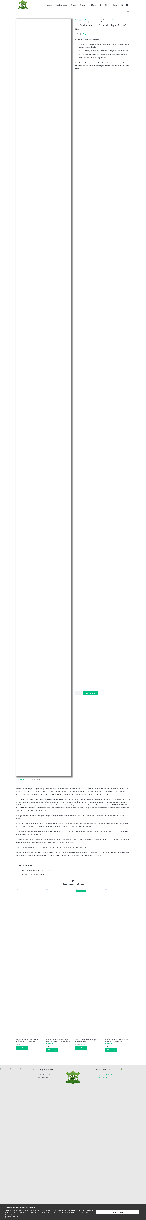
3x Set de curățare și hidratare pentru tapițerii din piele (57, 1040)
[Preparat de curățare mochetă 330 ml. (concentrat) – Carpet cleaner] (87, 963)
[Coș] (127, 5)
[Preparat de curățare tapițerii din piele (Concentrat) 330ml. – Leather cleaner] (28, 963)
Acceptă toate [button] (118, 1212)
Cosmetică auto (98, 20)
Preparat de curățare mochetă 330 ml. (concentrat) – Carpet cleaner (87, 1040)
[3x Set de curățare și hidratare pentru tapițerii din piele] (58, 963)
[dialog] (73, 1212)
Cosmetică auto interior (111, 20)
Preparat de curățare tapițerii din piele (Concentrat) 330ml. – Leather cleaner (28, 1040)
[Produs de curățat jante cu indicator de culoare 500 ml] (117, 963)
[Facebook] (118, 11)
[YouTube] (124, 11)
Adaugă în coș (90, 693)
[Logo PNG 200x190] (73, 1077)
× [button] (144, 1206)
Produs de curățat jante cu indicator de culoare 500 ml (117, 1040)
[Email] (128, 11)
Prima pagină (79, 20)
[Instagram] (121, 11)
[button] (68, 5)
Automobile (88, 20)
